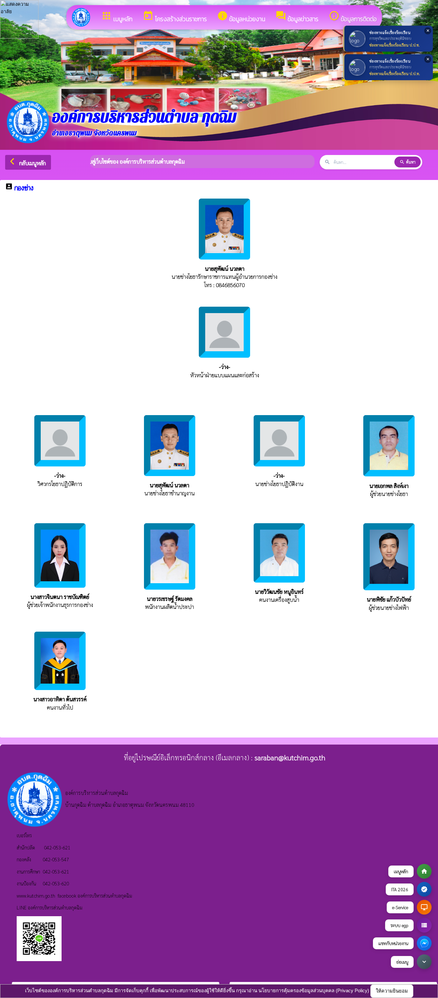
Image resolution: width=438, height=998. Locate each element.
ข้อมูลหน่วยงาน (241, 17)
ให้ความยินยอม (392, 991)
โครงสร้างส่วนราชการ (175, 17)
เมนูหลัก (116, 17)
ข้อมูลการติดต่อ (353, 17)
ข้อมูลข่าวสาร (296, 17)
